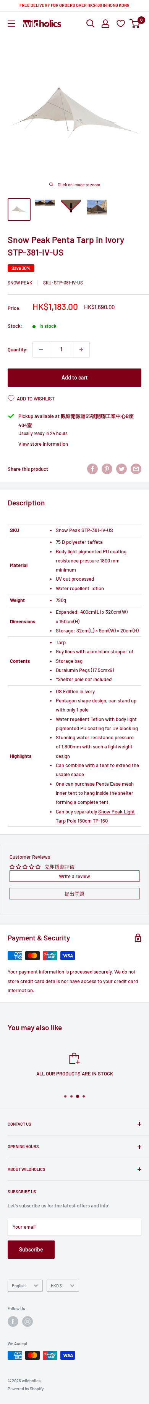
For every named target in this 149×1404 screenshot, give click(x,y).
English (19, 1285)
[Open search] (90, 23)
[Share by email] (136, 469)
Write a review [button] (74, 876)
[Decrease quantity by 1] (41, 349)
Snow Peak (20, 282)
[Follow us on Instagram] (27, 1321)
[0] (135, 23)
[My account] (105, 23)
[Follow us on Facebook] (13, 1321)
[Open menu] (11, 24)
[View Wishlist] (122, 23)
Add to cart (74, 377)
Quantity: (18, 349)
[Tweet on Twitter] (121, 469)
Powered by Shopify (26, 1388)
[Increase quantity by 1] (81, 349)
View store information (43, 444)
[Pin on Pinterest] (107, 469)
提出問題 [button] (74, 894)
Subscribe (31, 1249)
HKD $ (56, 1285)
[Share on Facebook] (92, 469)
